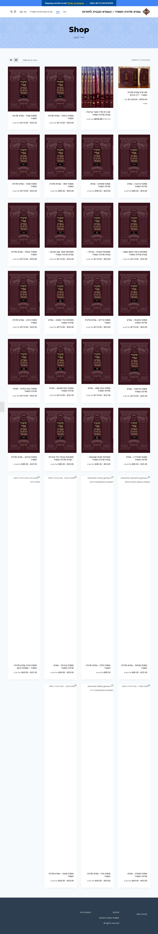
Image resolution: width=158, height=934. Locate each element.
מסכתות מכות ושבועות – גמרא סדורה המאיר (99, 458)
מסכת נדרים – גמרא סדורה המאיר (97, 321)
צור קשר (22, 11)
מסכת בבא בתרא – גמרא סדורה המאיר (25, 390)
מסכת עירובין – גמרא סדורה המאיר (137, 185)
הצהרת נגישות (142, 914)
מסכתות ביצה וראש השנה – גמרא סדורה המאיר (134, 253)
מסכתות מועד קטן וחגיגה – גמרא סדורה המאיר (61, 253)
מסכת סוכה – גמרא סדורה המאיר (24, 185)
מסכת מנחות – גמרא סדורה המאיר (134, 666)
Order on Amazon (76, 3)
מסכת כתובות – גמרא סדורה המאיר (137, 321)
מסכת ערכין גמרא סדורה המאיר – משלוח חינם (25, 666)
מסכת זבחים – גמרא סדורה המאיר (24, 458)
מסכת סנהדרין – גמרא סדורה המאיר (136, 458)
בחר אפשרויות (134, 111)
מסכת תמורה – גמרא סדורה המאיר (137, 875)
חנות (58, 11)
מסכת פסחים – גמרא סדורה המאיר (100, 185)
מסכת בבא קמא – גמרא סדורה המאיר (99, 389)
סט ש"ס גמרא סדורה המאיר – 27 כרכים (137, 93)
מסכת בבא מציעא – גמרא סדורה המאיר (61, 389)
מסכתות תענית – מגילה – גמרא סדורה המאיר (98, 253)
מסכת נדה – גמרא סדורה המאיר (98, 875)
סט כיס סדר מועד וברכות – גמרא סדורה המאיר (97, 113)
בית (64, 11)
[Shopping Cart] (15, 11)
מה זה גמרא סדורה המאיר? (41, 11)
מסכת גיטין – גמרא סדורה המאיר (24, 321)
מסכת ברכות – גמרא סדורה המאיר (61, 117)
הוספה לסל (97, 127)
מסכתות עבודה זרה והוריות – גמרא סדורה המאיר (61, 458)
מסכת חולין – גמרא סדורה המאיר (98, 666)
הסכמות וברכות (85, 912)
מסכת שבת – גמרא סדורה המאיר (24, 117)
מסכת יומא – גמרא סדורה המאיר (61, 185)
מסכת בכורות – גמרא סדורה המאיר (64, 666)
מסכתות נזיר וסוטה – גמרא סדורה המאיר (61, 321)
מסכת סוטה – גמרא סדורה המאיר (61, 875)
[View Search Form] (10, 12)
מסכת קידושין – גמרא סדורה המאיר (137, 390)
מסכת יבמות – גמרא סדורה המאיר (24, 253)
